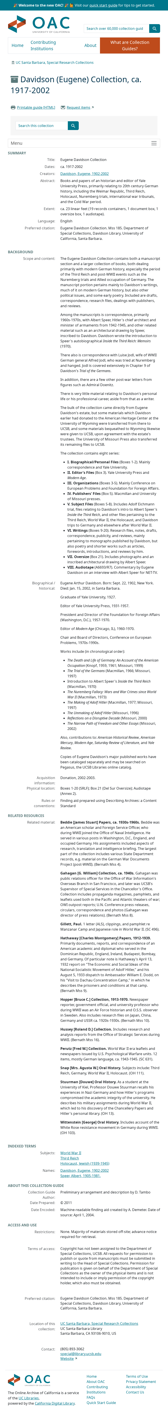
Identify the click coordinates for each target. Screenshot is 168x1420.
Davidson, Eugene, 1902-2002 (84, 173)
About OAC (96, 1381)
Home (18, 45)
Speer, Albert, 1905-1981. (80, 1175)
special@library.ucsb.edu (80, 1353)
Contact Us (135, 1392)
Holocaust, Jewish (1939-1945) (84, 1163)
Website (67, 1358)
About (90, 45)
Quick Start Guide (101, 1402)
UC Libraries (29, 1398)
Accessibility (136, 1386)
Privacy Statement (141, 1381)
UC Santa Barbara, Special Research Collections (55, 62)
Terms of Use (137, 1376)
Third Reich (69, 1158)
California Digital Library (55, 1403)
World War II (70, 1153)
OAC (39, 24)
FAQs (91, 1397)
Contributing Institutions (43, 45)
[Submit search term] (154, 28)
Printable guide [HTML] (36, 107)
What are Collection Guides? (129, 45)
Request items (78, 107)
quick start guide (103, 5)
